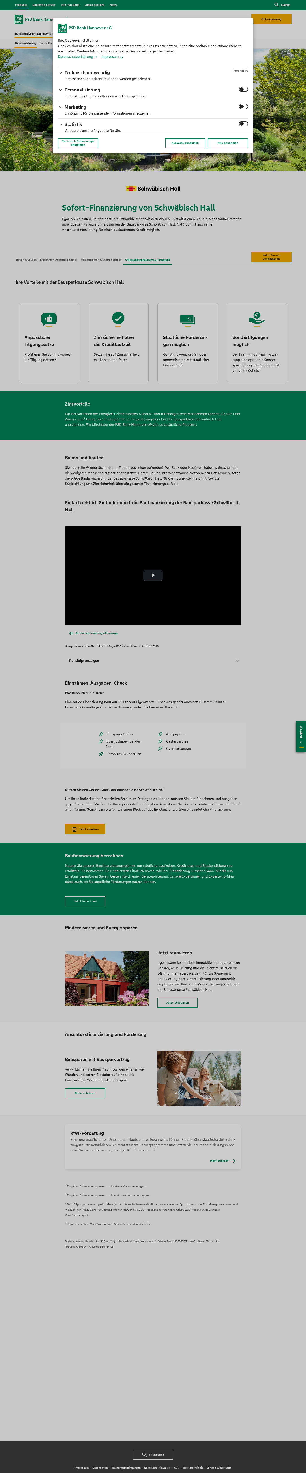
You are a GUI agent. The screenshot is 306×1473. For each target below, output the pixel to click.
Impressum (110, 56)
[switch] (243, 89)
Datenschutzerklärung (76, 56)
